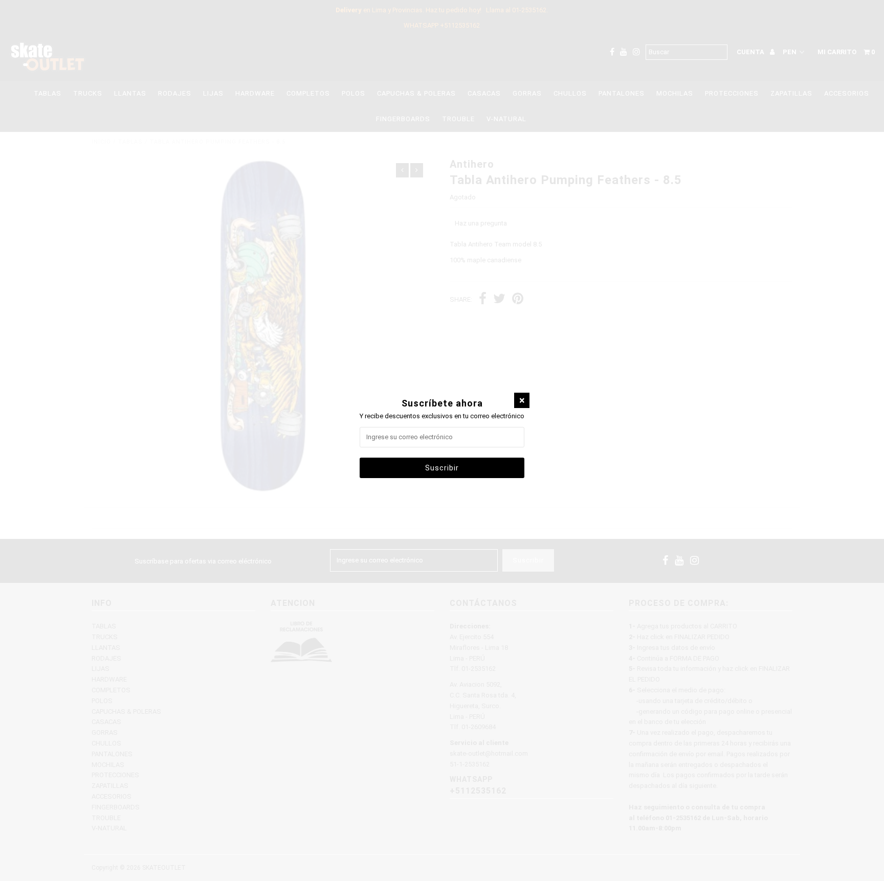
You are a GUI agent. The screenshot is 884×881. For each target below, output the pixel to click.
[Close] (521, 400)
